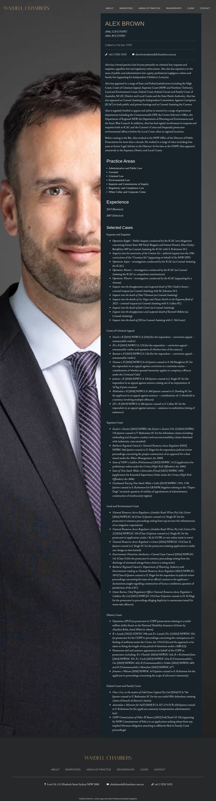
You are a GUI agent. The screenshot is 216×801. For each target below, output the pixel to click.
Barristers (126, 8)
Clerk (190, 8)
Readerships (173, 8)
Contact (205, 8)
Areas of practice (149, 8)
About (110, 8)
